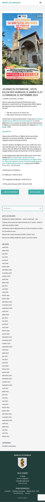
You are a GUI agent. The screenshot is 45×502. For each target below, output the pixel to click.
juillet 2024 (5, 315)
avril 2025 (5, 289)
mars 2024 (5, 327)
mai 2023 (5, 359)
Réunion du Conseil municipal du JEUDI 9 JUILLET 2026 (18, 234)
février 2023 (5, 369)
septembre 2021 (7, 420)
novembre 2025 (7, 273)
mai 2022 (5, 398)
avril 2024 (5, 324)
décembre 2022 (7, 375)
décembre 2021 (7, 414)
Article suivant (36, 192)
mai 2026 (5, 257)
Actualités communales (10, 99)
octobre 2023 (6, 343)
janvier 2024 (5, 334)
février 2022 (5, 407)
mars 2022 (5, 404)
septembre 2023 (7, 347)
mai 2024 (5, 321)
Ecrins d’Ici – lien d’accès (10, 165)
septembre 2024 (7, 308)
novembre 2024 (7, 305)
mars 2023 (5, 366)
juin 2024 (5, 318)
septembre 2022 (7, 385)
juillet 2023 (5, 353)
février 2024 (5, 331)
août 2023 (5, 350)
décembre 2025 (7, 270)
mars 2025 (5, 292)
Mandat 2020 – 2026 (33, 491)
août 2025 (5, 279)
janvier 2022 (5, 411)
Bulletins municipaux (19, 491)
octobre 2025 (6, 276)
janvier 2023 (5, 372)
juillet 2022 (5, 391)
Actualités (7, 491)
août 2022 (5, 388)
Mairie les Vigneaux (11, 2)
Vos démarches (18, 493)
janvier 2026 (5, 266)
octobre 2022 (6, 382)
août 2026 (5, 247)
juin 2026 (5, 254)
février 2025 (5, 295)
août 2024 (5, 311)
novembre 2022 (7, 379)
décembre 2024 (7, 302)
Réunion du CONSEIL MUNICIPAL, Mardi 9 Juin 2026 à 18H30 (19, 238)
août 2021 (5, 423)
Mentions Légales (22, 498)
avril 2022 (5, 401)
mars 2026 (5, 263)
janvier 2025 (5, 299)
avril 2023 (5, 363)
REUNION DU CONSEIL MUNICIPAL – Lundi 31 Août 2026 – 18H (20, 219)
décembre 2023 (7, 337)
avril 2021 (5, 433)
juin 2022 (5, 395)
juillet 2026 (5, 250)
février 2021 (5, 436)
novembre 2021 (7, 417)
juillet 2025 (5, 283)
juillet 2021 (5, 427)
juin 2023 (5, 356)
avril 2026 (5, 260)
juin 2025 (5, 286)
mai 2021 (5, 430)
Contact (27, 493)
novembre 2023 (7, 340)
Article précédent (9, 192)
